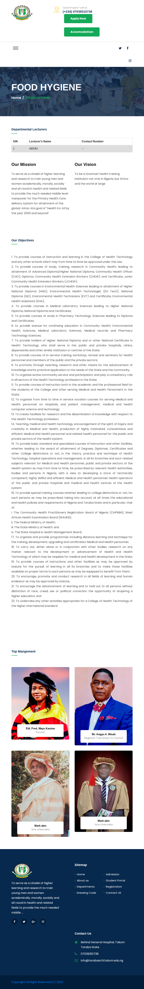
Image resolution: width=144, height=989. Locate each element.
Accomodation (81, 32)
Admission (112, 874)
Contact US (113, 893)
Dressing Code (86, 893)
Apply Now (78, 19)
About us (83, 880)
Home (16, 97)
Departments (86, 886)
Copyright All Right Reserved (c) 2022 (37, 982)
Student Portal (115, 880)
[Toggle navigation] (15, 48)
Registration (114, 886)
